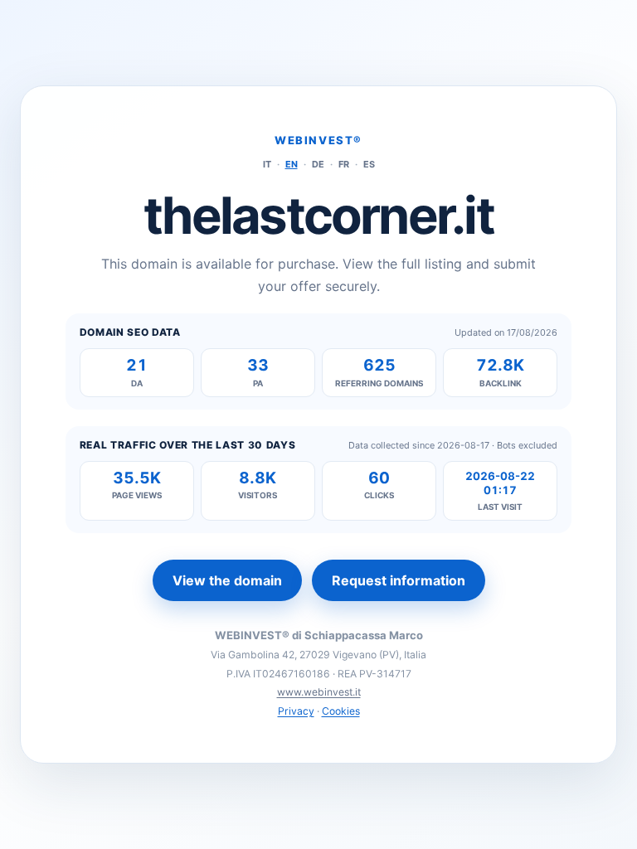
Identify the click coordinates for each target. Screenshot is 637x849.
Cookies (341, 711)
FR (343, 164)
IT (267, 164)
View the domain (227, 580)
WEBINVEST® (318, 140)
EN (291, 164)
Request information (398, 580)
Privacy (296, 711)
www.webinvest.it (319, 692)
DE (318, 164)
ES (369, 164)
